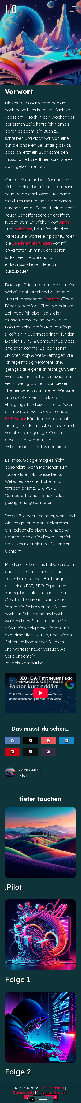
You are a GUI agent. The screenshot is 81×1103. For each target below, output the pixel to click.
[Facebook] (12, 740)
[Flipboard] (12, 752)
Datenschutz (23, 1092)
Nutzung (44, 1092)
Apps (64, 222)
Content (51, 298)
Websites (22, 229)
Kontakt (60, 1092)
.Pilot (13, 887)
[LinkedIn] (66, 740)
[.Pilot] (40, 842)
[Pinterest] (48, 740)
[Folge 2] (40, 1027)
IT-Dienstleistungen (32, 243)
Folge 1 (17, 979)
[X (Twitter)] (30, 740)
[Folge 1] (40, 934)
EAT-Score (15, 418)
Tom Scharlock (51, 1088)
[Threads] (30, 752)
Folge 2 (18, 1071)
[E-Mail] (48, 752)
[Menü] (72, 9)
